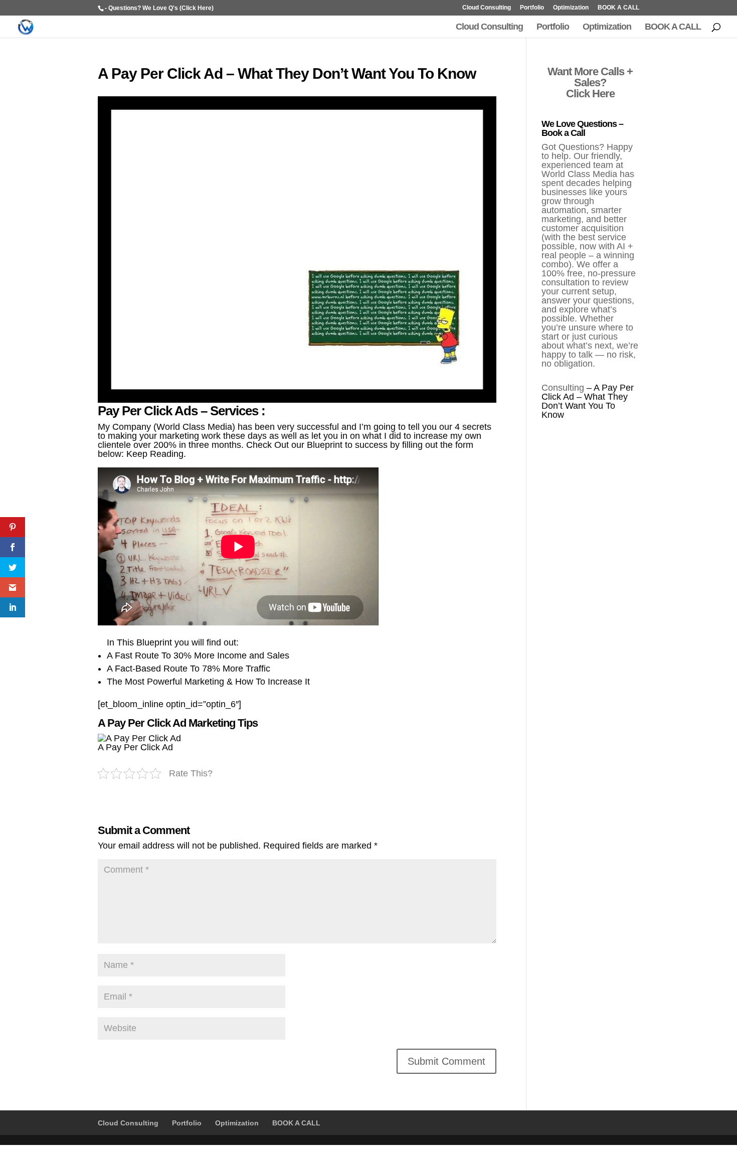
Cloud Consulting (486, 8)
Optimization (571, 8)
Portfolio (532, 8)
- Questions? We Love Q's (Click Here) (159, 8)
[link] (12, 527)
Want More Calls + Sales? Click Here (590, 82)
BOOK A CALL (618, 8)
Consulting (562, 388)
